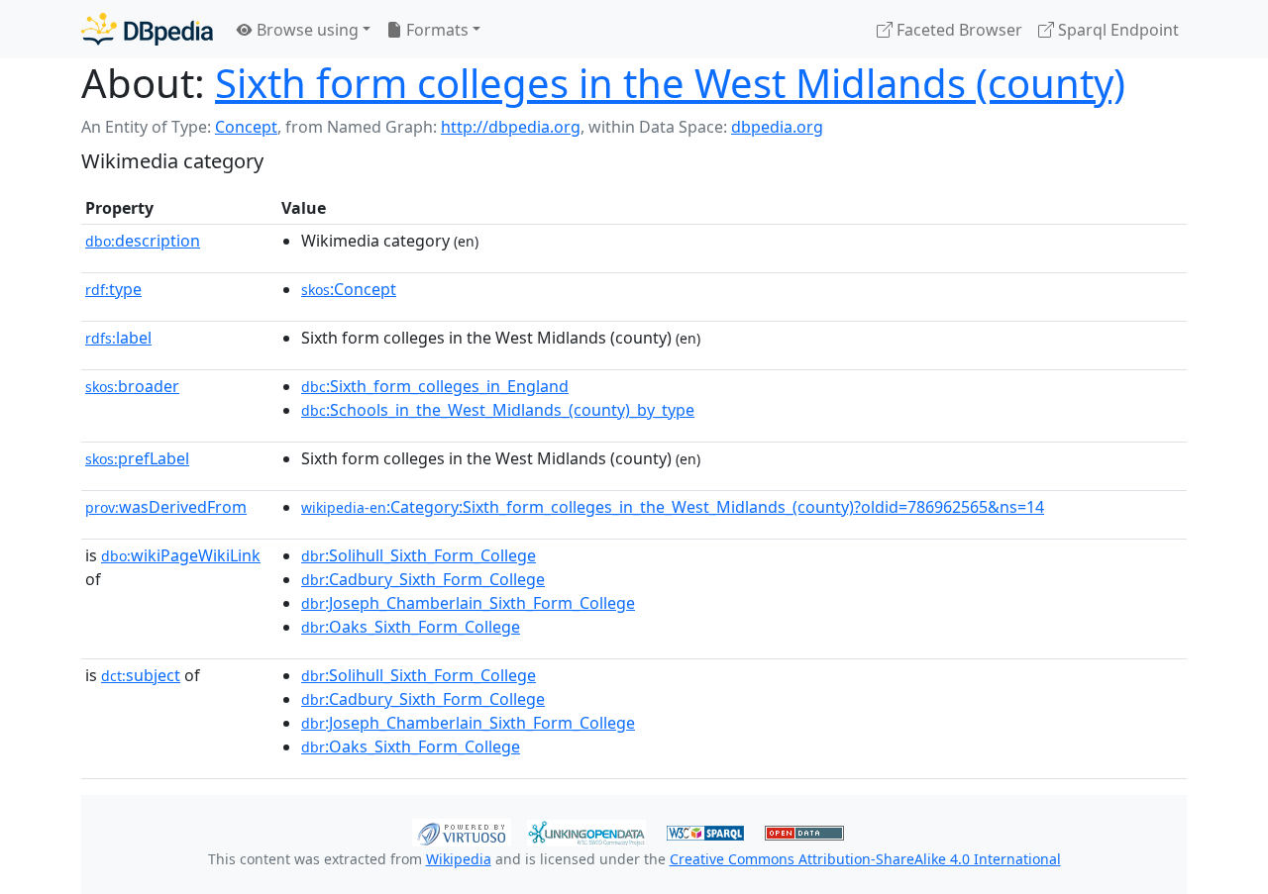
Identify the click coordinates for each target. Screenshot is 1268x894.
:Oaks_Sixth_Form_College (410, 627)
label (118, 337)
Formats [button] (435, 30)
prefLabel (137, 458)
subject (140, 675)
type (113, 289)
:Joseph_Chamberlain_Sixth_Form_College (468, 603)
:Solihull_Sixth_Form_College (418, 555)
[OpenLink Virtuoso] (461, 831)
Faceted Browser (957, 30)
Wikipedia (458, 858)
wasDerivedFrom (166, 507)
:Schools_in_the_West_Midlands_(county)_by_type (497, 410)
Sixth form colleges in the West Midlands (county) (670, 82)
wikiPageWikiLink (181, 555)
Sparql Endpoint (1116, 30)
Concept (246, 127)
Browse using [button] (306, 30)
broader (132, 386)
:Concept (348, 289)
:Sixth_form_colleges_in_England (435, 386)
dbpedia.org (777, 127)
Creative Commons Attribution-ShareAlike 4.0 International (865, 858)
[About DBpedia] (147, 29)
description (142, 240)
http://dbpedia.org (511, 127)
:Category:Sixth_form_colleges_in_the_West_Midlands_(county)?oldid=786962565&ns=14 (672, 507)
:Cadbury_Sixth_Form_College (423, 579)
